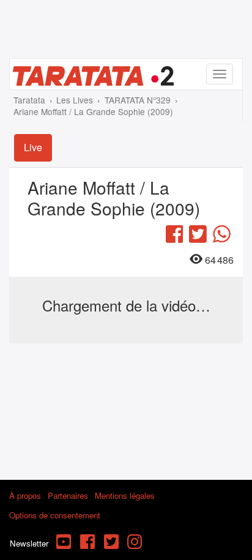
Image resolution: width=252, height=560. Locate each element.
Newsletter (29, 543)
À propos (25, 495)
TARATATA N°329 (138, 100)
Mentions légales (125, 495)
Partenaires (68, 495)
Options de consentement (54, 515)
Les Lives (74, 100)
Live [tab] (33, 147)
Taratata (29, 100)
